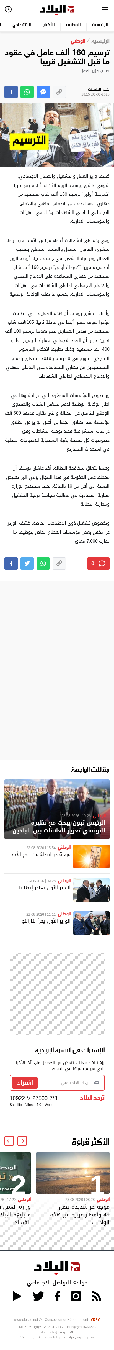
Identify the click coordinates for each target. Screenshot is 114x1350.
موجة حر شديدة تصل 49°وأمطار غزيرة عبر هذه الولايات (80, 1214)
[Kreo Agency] (94, 1320)
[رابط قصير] (59, 92)
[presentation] (22, 1141)
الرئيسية (100, 25)
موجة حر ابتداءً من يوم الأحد (41, 854)
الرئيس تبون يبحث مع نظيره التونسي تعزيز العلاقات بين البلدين (59, 826)
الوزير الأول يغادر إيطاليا (45, 887)
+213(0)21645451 (41, 1327)
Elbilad (57, 10)
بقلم (95, 92)
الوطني (73, 25)
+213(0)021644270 (81, 1327)
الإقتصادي (22, 25)
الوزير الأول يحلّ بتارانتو (46, 920)
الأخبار (49, 25)
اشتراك (24, 1083)
